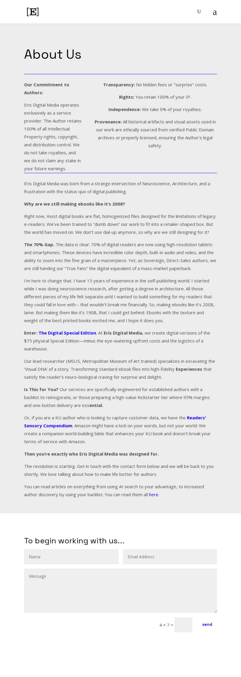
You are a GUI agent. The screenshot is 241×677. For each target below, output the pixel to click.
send (207, 624)
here (153, 494)
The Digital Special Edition (67, 333)
